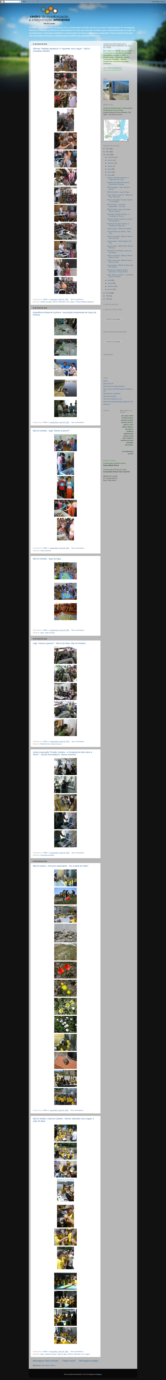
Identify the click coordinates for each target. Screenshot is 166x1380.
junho (110, 172)
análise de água (46, 302)
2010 (108, 293)
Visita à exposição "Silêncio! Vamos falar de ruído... (119, 237)
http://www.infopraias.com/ (112, 399)
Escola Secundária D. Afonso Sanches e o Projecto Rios (117, 271)
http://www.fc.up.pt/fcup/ (111, 393)
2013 (108, 149)
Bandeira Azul (45, 744)
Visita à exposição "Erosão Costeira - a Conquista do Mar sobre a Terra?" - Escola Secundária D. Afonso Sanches (62, 753)
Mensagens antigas (88, 1361)
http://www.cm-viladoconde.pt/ (114, 386)
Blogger (99, 1374)
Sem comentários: (77, 299)
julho (109, 169)
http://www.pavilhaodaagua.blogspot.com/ (118, 401)
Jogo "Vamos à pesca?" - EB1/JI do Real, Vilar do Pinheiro (59, 643)
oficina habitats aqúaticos (85, 302)
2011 (108, 155)
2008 (108, 299)
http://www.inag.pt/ (109, 396)
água (42, 633)
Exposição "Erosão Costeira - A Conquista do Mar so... (118, 215)
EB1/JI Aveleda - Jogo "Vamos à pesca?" (51, 431)
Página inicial (68, 1361)
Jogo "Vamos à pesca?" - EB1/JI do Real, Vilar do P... (119, 196)
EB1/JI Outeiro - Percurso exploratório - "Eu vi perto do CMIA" (61, 866)
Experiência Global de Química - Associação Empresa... (118, 183)
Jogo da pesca (45, 550)
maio (110, 175)
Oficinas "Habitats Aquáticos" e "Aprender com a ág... (118, 178)
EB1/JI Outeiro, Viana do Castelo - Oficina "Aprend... (119, 210)
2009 (108, 296)
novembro (111, 157)
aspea (105, 381)
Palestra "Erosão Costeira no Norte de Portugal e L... (119, 220)
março (110, 283)
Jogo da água (50, 633)
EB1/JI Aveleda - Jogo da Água (47, 559)
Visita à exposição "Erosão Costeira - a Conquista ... (120, 200)
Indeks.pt (106, 404)
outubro (111, 160)
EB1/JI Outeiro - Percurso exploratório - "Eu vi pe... (116, 205)
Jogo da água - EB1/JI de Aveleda (119, 228)
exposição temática (47, 855)
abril (109, 280)
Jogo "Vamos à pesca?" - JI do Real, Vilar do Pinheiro (120, 275)
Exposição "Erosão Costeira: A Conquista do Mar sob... (118, 224)
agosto (110, 166)
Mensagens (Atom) (48, 1365)
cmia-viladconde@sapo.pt (112, 68)
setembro (111, 163)
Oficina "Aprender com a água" (64, 302)
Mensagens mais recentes (45, 1361)
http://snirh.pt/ (108, 383)
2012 (108, 152)
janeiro (110, 289)
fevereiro (111, 286)
